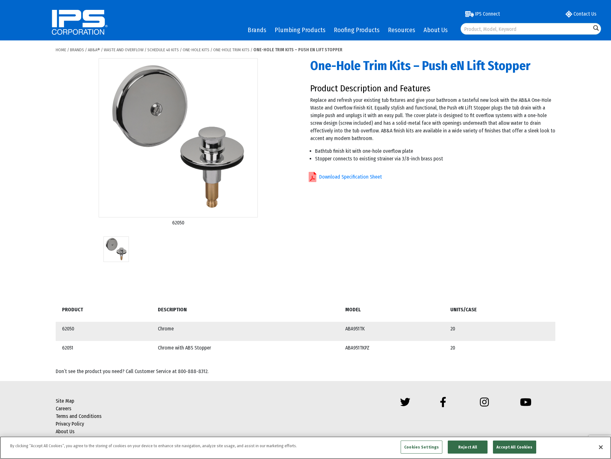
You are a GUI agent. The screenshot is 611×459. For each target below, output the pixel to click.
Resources (401, 30)
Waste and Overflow (124, 50)
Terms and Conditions (79, 416)
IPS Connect (487, 14)
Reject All (467, 447)
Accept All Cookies (514, 447)
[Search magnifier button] (596, 28)
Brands (257, 30)
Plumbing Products (300, 30)
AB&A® (94, 50)
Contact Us (584, 14)
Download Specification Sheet (350, 177)
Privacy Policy (70, 424)
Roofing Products (357, 30)
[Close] (601, 447)
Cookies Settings (421, 447)
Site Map (65, 401)
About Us (436, 30)
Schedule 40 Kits (163, 50)
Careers (63, 409)
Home (61, 50)
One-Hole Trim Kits (231, 50)
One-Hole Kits (196, 50)
